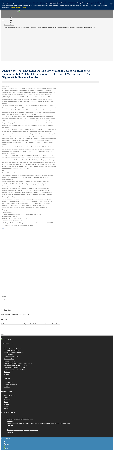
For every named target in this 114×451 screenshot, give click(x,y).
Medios (6, 408)
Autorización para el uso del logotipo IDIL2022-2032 (18, 363)
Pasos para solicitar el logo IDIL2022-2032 (15, 365)
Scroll (2, 334)
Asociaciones (7, 399)
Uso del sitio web (8, 354)
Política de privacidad (9, 361)
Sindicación (7, 372)
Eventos (6, 402)
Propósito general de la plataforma (13, 348)
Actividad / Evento (9, 25)
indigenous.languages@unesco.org (18, 7)
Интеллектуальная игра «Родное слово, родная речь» (22, 430)
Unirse (6, 397)
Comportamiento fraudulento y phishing (14, 367)
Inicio (5, 22)
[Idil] (3, 225)
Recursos (6, 406)
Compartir (6, 404)
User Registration (8, 382)
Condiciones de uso (9, 359)
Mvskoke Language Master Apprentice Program (20, 419)
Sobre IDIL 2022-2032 (10, 395)
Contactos (6, 374)
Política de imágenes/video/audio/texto (14, 352)
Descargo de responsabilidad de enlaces (14, 369)
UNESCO (7, 387)
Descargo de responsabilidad (11, 350)
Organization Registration (11, 384)
